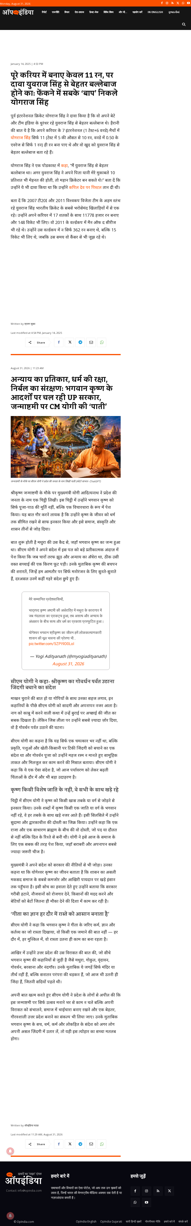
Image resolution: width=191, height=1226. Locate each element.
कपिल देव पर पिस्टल (85, 187)
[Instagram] (167, 3)
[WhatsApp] (183, 3)
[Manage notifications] (10, 1215)
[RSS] (172, 3)
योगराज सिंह (21, 137)
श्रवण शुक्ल (29, 323)
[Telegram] (80, 342)
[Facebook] (161, 3)
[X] (178, 3)
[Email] (91, 342)
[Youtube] (188, 3)
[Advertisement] (66, 279)
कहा (64, 165)
